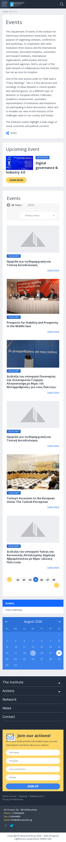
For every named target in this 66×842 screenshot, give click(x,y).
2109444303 (18, 813)
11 (24, 647)
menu (4, 6)
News (7, 708)
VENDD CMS (46, 838)
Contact (9, 716)
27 (41, 659)
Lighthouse (20, 838)
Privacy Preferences (13, 799)
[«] (9, 579)
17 (15, 653)
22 (59, 653)
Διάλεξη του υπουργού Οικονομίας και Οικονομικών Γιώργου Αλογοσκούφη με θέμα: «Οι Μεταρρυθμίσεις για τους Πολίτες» (31, 382)
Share (13, 132)
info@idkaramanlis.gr (21, 819)
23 (7, 659)
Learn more (16, 180)
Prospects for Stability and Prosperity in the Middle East (32, 324)
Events (10, 603)
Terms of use (9, 796)
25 (24, 659)
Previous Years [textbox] (32, 215)
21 (50, 653)
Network (9, 699)
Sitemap (23, 796)
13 (41, 647)
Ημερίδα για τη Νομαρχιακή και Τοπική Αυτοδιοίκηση (29, 263)
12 (33, 647)
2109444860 (14, 816)
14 (50, 647)
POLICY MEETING (14, 609)
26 (33, 659)
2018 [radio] (31, 205)
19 (33, 653)
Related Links (37, 796)
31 (15, 665)
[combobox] (38, 215)
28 (50, 659)
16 (7, 653)
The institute (13, 682)
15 (59, 647)
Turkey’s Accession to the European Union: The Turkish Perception (31, 500)
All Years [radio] (16, 205)
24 (15, 659)
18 (24, 653)
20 (41, 653)
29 (59, 659)
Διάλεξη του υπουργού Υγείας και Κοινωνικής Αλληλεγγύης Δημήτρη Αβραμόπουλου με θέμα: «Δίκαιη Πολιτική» (31, 557)
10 (15, 647)
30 (7, 665)
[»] (56, 585)
